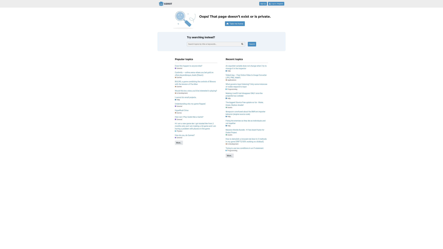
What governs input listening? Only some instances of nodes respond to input (246, 85)
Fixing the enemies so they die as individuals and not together (245, 122)
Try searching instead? (201, 37)
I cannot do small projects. (185, 97)
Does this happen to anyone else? (188, 66)
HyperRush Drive (181, 110)
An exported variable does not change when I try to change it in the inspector (246, 67)
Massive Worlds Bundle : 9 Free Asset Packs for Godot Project (245, 131)
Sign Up (263, 4)
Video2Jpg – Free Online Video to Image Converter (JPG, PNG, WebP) (246, 76)
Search (252, 44)
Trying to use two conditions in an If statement (244, 148)
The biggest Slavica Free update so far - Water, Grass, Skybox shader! (244, 103)
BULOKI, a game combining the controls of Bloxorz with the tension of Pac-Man (195, 82)
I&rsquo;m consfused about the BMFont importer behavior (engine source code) (245, 113)
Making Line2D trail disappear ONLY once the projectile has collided (244, 94)
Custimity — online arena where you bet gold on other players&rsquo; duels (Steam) (194, 73)
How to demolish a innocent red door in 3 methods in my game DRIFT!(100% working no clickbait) (246, 140)
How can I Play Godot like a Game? (189, 117)
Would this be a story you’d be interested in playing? (196, 91)
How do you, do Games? (185, 135)
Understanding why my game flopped (190, 104)
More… (179, 143)
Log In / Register (277, 4)
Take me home (236, 23)
